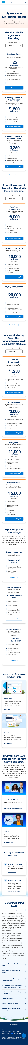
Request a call (12, 872)
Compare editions (14, 175)
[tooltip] (19, 42)
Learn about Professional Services (13, 808)
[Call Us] (24, 1035)
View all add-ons (13, 325)
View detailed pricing (13, 126)
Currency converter (13, 42)
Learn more (13, 577)
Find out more (8, 842)
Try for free (14, 88)
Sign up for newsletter (14, 891)
